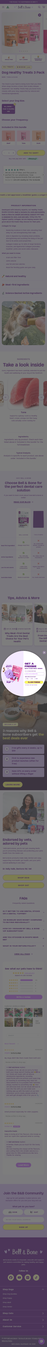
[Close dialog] (44, 652)
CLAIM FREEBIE (34, 682)
